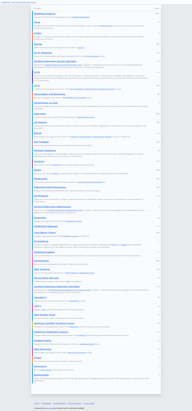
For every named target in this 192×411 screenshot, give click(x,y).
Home (36, 403)
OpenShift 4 (75, 301)
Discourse (49, 408)
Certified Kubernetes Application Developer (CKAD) (69, 290)
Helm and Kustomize (76, 352)
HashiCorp (74, 327)
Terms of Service (75, 403)
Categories (46, 403)
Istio (68, 281)
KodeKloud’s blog (87, 344)
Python (114, 245)
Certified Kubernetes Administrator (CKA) (65, 210)
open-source (45, 370)
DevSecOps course (74, 221)
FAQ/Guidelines (59, 403)
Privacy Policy (89, 403)
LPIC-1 (44, 309)
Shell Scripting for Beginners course (79, 273)
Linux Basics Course (69, 236)
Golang (124, 245)
